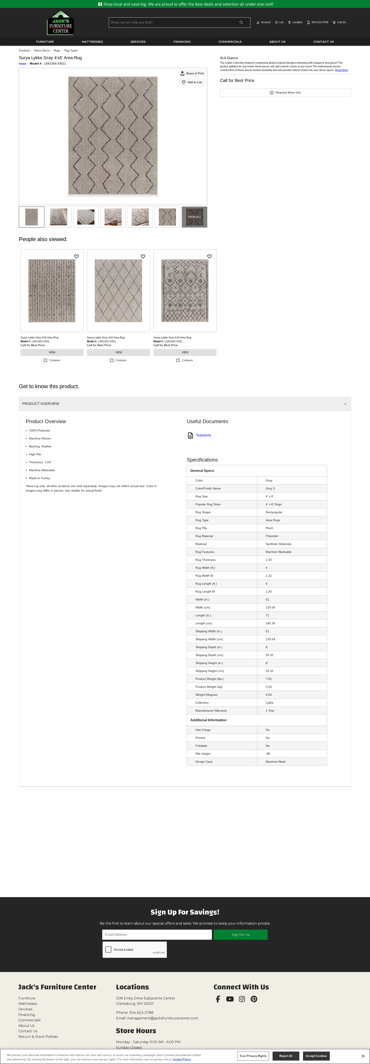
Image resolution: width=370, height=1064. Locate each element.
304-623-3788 (141, 1013)
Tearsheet (203, 435)
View (52, 352)
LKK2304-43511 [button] (55, 63)
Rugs (57, 50)
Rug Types (71, 50)
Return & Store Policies (38, 1037)
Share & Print (195, 73)
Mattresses (92, 41)
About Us (277, 41)
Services (138, 41)
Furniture (45, 41)
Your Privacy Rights (253, 1056)
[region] (185, 1056)
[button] (258, 22)
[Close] (363, 1056)
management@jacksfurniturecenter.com (162, 1018)
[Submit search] (241, 22)
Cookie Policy (182, 1059)
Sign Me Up (241, 935)
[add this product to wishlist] (76, 256)
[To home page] (60, 22)
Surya (22, 63)
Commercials (230, 41)
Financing (182, 41)
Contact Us (323, 41)
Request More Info (288, 92)
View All (194, 217)
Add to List (195, 82)
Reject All (285, 1056)
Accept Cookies (316, 1056)
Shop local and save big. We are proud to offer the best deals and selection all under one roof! (187, 4)
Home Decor (41, 50)
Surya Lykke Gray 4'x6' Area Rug (39, 337)
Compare (54, 360)
